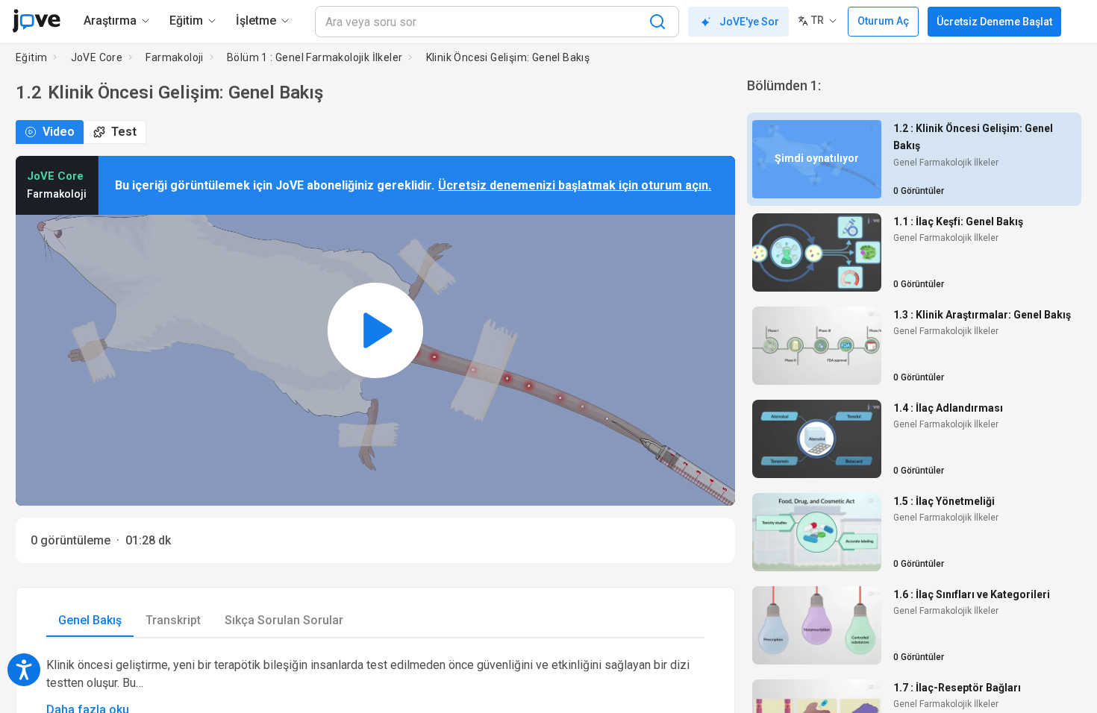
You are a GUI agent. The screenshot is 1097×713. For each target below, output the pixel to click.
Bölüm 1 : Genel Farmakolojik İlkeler (314, 57)
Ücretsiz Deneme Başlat (994, 22)
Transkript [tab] (173, 620)
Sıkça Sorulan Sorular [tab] (284, 620)
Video (59, 132)
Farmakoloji (174, 57)
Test (124, 132)
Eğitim (31, 57)
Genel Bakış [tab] (90, 620)
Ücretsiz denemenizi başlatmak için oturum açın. (574, 185)
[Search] (657, 22)
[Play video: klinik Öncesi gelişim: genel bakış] (375, 331)
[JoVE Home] (36, 21)
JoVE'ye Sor (749, 22)
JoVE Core (97, 57)
